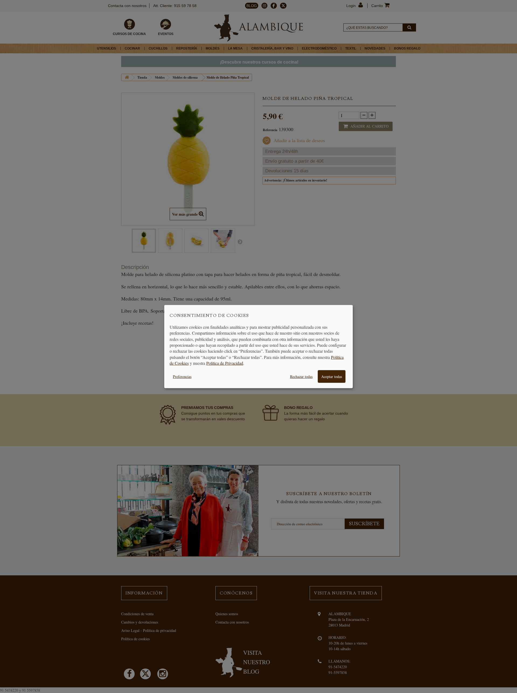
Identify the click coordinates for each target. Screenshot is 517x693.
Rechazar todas (301, 376)
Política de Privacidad (224, 363)
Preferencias (182, 376)
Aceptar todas (331, 376)
